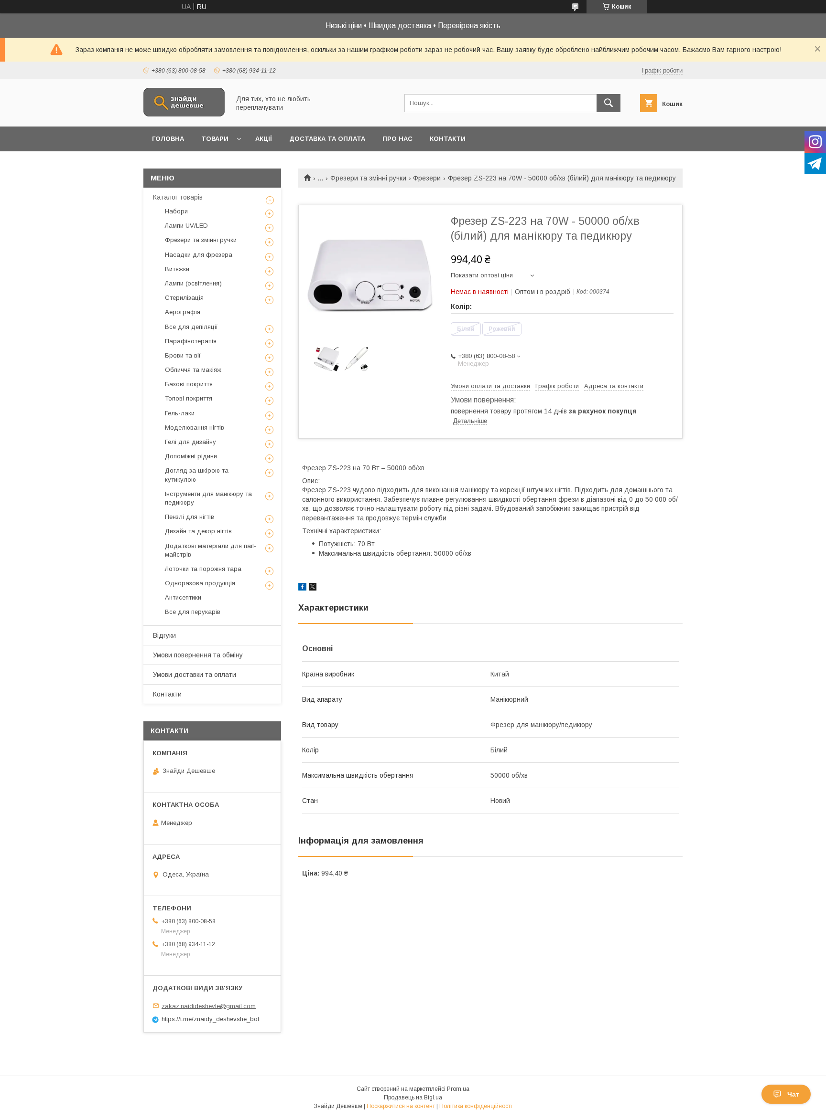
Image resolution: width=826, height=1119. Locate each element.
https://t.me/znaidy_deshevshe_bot (210, 1019)
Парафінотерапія (191, 341)
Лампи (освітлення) (193, 283)
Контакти (448, 138)
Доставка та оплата (327, 138)
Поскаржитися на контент (401, 1106)
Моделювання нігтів (194, 427)
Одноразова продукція (200, 583)
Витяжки (177, 269)
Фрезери (427, 178)
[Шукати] (608, 103)
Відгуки (164, 635)
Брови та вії (183, 355)
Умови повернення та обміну (198, 655)
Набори (176, 211)
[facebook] (302, 588)
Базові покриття (189, 384)
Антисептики (183, 597)
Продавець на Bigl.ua (413, 1097)
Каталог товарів (178, 197)
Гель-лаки (180, 413)
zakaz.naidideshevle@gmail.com (209, 1005)
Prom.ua (458, 1089)
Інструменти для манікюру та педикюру (208, 498)
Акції (263, 138)
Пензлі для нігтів (189, 516)
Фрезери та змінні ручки (368, 178)
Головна (168, 138)
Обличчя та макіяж (193, 369)
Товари (214, 138)
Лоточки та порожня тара (203, 568)
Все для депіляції (191, 326)
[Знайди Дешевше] (184, 114)
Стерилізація (184, 297)
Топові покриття (188, 398)
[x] (312, 588)
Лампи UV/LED (186, 225)
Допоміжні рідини (191, 456)
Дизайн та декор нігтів (198, 531)
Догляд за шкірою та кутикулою (196, 475)
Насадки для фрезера (198, 254)
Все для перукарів (192, 611)
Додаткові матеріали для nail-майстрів (210, 550)
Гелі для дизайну (190, 441)
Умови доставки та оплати (194, 674)
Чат (793, 1094)
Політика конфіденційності (475, 1106)
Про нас (397, 138)
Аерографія (182, 312)
